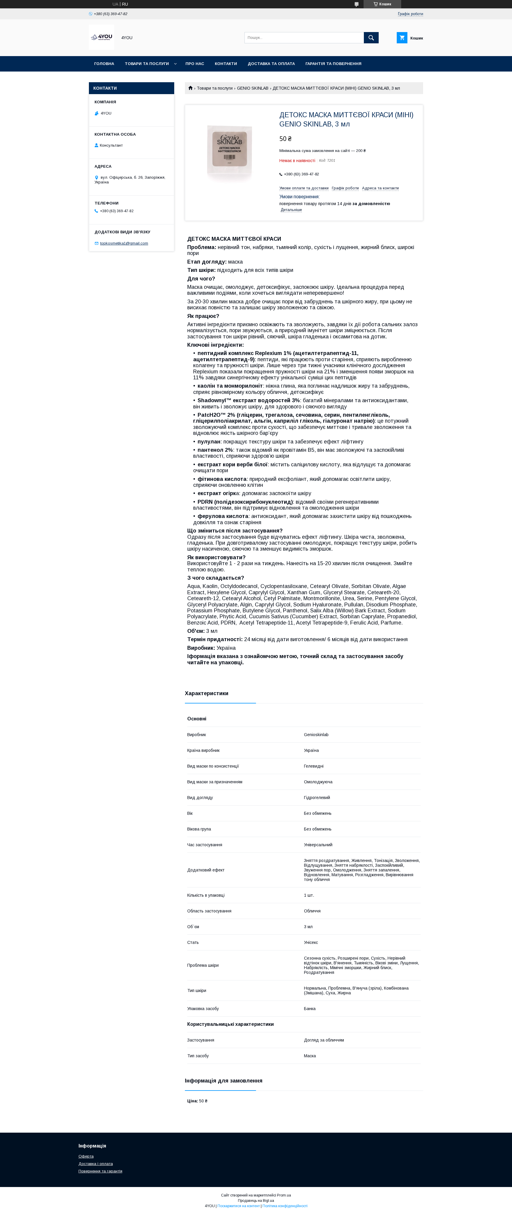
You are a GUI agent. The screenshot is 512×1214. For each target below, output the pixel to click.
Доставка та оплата (271, 63)
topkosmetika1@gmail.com (124, 243)
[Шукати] (371, 37)
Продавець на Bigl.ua (256, 1201)
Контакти (226, 63)
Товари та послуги (147, 63)
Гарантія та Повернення (333, 63)
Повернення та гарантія (100, 1171)
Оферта (86, 1156)
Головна (104, 63)
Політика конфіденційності (285, 1206)
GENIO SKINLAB (252, 88)
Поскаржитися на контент (238, 1206)
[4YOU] (101, 48)
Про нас (194, 63)
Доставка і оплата (96, 1163)
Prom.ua (284, 1195)
